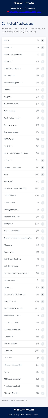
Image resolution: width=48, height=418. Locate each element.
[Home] (24, 3)
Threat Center (30, 8)
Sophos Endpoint (17, 8)
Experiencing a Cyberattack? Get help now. (25, 12)
